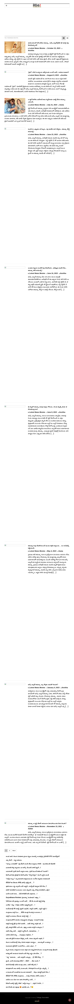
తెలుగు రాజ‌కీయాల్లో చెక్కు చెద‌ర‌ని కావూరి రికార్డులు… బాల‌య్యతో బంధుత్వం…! (29, 942)
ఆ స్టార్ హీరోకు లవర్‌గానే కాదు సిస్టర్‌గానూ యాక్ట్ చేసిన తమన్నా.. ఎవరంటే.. (47, 100)
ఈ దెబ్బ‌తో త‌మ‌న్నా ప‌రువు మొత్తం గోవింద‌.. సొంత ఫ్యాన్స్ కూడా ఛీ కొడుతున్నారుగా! (47, 408)
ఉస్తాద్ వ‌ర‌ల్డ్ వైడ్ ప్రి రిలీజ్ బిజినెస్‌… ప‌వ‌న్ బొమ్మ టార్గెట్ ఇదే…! (24, 923)
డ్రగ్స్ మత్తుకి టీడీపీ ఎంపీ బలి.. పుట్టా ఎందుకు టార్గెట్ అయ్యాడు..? (25, 927)
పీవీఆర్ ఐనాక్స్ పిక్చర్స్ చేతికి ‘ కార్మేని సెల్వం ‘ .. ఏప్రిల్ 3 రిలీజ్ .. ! (24, 983)
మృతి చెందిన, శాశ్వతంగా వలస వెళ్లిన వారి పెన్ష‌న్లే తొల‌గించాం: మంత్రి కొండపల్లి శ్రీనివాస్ (31, 949)
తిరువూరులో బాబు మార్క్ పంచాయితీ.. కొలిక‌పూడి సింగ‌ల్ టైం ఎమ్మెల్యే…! (27, 968)
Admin (30, 828)
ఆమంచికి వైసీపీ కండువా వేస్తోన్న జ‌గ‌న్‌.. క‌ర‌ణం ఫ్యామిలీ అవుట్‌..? (25, 938)
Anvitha (31, 50)
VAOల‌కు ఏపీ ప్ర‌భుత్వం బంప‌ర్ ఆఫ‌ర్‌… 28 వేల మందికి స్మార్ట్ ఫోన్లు (25, 901)
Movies (42, 48)
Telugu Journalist (42, 997)
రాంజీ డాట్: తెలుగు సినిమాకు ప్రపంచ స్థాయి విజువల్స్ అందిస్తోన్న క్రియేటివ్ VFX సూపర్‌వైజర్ (32, 856)
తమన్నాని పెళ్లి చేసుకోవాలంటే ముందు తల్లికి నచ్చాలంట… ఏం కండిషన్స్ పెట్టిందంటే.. (48, 546)
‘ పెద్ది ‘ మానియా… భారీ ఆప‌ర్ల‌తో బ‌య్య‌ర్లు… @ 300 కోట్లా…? (24, 957)
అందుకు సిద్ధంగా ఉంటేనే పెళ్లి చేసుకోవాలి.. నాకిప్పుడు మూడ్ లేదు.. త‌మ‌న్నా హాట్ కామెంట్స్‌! (47, 269)
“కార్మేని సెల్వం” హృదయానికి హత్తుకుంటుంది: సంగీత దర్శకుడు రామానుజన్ (28, 878)
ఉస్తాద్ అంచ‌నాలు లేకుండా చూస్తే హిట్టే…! (18, 916)
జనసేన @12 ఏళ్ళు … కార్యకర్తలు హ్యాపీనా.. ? (19, 934)
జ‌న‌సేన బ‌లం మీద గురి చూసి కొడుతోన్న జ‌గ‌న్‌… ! (20, 979)
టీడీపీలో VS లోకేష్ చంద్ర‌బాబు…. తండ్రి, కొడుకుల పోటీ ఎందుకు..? (26, 975)
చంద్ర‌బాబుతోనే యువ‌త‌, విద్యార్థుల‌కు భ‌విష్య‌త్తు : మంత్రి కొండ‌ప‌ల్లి (24, 919)
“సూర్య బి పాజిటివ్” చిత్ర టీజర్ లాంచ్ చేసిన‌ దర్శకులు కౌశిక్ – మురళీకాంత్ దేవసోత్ (30, 863)
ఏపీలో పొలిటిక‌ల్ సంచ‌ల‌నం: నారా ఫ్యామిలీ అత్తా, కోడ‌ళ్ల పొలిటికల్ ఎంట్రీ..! (28, 889)
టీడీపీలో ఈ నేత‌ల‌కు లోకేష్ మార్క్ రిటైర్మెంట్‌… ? (20, 882)
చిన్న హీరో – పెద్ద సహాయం (14, 860)
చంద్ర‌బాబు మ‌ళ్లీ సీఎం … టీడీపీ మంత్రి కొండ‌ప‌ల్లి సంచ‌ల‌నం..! (24, 912)
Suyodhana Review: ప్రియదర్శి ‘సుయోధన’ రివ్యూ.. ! (23, 897)
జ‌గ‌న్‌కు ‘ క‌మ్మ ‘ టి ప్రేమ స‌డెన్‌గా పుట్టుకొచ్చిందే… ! (20, 904)
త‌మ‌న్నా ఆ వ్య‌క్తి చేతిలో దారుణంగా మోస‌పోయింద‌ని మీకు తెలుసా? (47, 823)
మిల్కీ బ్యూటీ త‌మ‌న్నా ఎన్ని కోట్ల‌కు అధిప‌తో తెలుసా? (43, 684)
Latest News (34, 48)
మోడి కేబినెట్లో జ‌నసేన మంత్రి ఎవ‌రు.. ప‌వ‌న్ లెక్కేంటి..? (22, 964)
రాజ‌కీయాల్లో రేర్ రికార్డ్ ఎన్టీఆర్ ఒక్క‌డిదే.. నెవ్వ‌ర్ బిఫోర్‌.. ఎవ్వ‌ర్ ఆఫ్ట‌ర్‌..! (26, 908)
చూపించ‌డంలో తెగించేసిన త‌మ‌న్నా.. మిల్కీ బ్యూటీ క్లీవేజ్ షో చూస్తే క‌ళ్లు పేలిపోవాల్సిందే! (48, 44)
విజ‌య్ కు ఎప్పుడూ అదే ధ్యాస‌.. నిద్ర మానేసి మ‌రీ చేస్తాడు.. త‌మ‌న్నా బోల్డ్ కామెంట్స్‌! (48, 130)
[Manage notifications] (69, 1000)
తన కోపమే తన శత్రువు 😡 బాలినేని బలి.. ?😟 (19, 987)
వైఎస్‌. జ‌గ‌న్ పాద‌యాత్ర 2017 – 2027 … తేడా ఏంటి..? (23, 960)
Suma (61, 104)
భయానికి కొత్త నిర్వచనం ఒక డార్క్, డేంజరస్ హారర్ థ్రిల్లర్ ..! (23, 867)
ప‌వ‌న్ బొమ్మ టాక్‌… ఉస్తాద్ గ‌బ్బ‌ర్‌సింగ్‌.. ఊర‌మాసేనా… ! (22, 930)
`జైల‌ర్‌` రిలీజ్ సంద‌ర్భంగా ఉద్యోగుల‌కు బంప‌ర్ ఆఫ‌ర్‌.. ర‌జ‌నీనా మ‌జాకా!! (48, 72)
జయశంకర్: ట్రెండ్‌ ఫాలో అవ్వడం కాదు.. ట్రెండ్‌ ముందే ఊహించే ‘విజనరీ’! (27, 871)
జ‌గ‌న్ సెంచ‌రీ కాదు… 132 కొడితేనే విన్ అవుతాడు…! (21, 893)
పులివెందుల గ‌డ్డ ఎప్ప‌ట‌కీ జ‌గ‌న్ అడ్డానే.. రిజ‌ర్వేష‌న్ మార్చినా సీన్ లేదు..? (26, 886)
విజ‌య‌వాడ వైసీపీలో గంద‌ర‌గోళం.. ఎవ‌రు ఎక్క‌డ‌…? (21, 945)
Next (14, 850)
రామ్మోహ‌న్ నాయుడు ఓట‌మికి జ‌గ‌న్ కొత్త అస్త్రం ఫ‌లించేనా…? (24, 953)
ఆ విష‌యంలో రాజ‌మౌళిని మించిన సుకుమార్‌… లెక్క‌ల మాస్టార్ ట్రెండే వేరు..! (28, 972)
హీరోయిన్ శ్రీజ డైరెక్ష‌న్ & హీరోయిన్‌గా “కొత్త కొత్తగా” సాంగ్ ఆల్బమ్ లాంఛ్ (27, 874)
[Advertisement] (37, 20)
